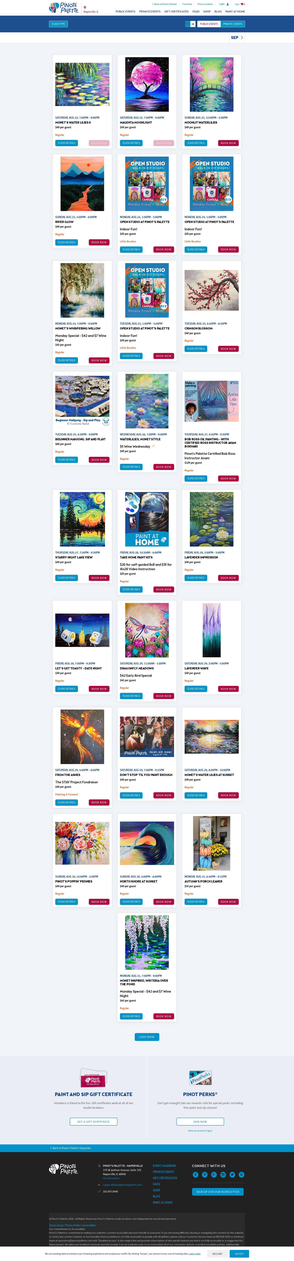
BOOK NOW (228, 143)
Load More (147, 1037)
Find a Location (205, 4)
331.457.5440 (110, 1191)
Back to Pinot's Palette (165, 4)
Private (232, 24)
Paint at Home (235, 11)
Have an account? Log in (200, 1130)
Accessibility (89, 1225)
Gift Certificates (176, 11)
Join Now (200, 1121)
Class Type (58, 24)
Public (209, 24)
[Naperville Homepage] (64, 8)
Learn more (194, 1253)
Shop (207, 11)
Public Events (125, 11)
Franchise (187, 4)
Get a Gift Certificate (93, 1121)
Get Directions (111, 1178)
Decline (217, 1253)
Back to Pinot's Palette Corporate (72, 1148)
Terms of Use (56, 1225)
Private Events (150, 11)
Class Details (66, 142)
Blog (218, 11)
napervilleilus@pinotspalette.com (122, 1184)
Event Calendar (164, 1165)
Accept (239, 1253)
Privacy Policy (73, 1225)
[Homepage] (73, 1169)
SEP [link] (235, 38)
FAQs (196, 11)
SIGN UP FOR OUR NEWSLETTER (218, 1191)
